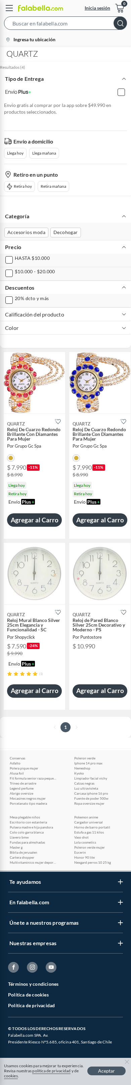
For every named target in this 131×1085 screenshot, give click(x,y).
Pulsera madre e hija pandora (31, 827)
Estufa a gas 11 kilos (89, 832)
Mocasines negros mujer (28, 798)
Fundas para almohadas (27, 842)
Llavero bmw (19, 837)
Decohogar (65, 232)
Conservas (17, 758)
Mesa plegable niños (25, 817)
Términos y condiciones (33, 984)
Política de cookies (28, 994)
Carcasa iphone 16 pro (91, 793)
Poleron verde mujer (89, 847)
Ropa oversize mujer (89, 803)
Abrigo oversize (21, 793)
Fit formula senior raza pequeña (33, 778)
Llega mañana (44, 153)
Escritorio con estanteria (28, 822)
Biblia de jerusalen (23, 852)
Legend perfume (22, 788)
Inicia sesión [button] (97, 8)
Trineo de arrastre (23, 783)
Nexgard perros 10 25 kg (92, 862)
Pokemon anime (86, 817)
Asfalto (15, 763)
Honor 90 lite (84, 857)
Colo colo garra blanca (27, 832)
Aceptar (106, 1071)
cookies (11, 1075)
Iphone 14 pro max (88, 763)
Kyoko (79, 773)
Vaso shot (81, 837)
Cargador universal (88, 822)
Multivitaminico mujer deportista (33, 862)
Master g (16, 847)
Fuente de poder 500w (91, 798)
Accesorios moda (26, 232)
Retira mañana (53, 186)
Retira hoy (23, 186)
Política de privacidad (31, 1005)
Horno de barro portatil (92, 827)
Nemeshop (82, 768)
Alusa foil (17, 773)
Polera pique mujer (24, 768)
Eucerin (80, 852)
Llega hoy (15, 153)
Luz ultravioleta (86, 788)
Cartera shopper (22, 857)
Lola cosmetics (85, 842)
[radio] (9, 673)
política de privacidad (51, 1070)
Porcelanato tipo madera (28, 803)
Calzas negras (84, 783)
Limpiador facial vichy (90, 778)
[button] (65, 24)
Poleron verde (84, 758)
